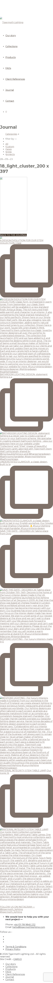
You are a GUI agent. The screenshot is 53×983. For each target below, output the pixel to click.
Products (10, 57)
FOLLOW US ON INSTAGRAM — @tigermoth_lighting (17, 908)
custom (10, 146)
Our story (10, 35)
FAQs (8, 68)
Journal (9, 90)
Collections (11, 46)
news (9, 149)
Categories (11, 134)
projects (10, 154)
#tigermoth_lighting (11, 912)
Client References (15, 79)
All (6, 144)
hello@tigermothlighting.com (28, 927)
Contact (9, 101)
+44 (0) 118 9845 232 (24, 924)
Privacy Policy (12, 949)
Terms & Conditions (15, 946)
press (9, 151)
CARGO (17, 959)
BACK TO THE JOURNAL (13, 235)
